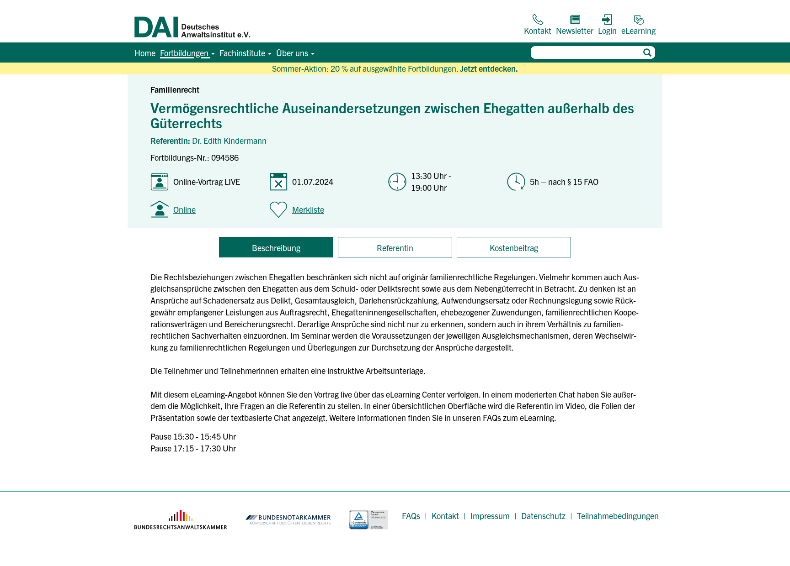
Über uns (293, 52)
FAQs (411, 515)
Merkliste (308, 209)
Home (144, 52)
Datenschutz (543, 515)
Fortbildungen (185, 52)
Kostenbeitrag (514, 247)
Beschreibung (276, 247)
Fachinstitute (243, 52)
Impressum (490, 515)
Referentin (395, 247)
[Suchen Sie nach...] (647, 52)
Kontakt (445, 515)
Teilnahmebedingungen (618, 515)
